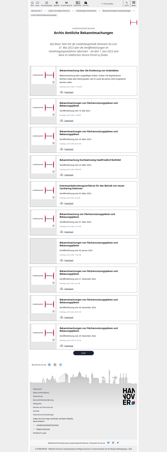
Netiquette (37, 403)
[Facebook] (49, 365)
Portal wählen (108, 4)
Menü (134, 5)
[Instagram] (55, 365)
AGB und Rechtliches (41, 392)
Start (32, 5)
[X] (60, 365)
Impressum (37, 389)
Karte (37, 5)
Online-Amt (77, 5)
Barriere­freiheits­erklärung (43, 400)
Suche (127, 5)
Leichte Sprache (66, 5)
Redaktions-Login (39, 433)
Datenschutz (38, 396)
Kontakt (36, 411)
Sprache (56, 5)
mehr (83, 353)
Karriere (86, 5)
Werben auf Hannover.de (43, 407)
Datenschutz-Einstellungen (43, 414)
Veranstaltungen (46, 5)
